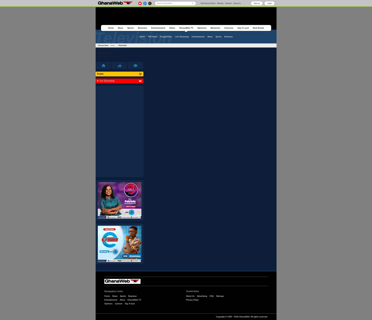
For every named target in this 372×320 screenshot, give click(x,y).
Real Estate (258, 28)
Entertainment (158, 28)
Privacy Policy (192, 300)
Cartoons (228, 28)
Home (111, 28)
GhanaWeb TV (186, 28)
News (120, 28)
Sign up (257, 3)
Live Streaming (182, 36)
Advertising (202, 296)
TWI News (152, 36)
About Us (237, 3)
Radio (100, 74)
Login (269, 3)
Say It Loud (243, 28)
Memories (215, 28)
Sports (130, 28)
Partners (228, 3)
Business (142, 28)
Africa (172, 28)
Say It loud (130, 303)
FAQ (212, 296)
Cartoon (118, 303)
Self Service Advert (208, 3)
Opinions (201, 28)
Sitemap (220, 3)
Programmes (166, 36)
